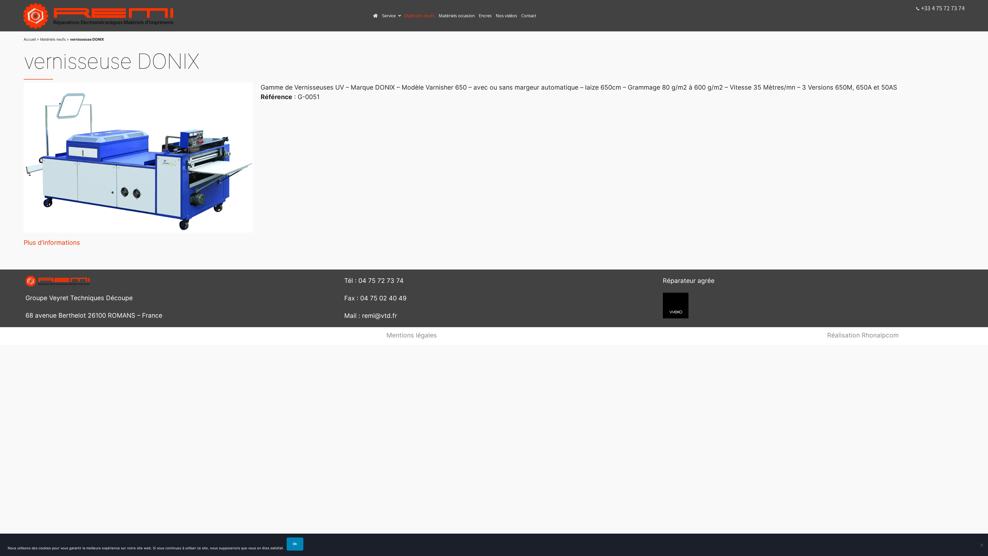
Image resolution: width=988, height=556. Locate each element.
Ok (295, 544)
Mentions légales (411, 335)
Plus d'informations (52, 242)
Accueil (30, 39)
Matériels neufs (53, 39)
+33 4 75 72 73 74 (943, 8)
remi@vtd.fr (379, 315)
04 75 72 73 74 (381, 280)
